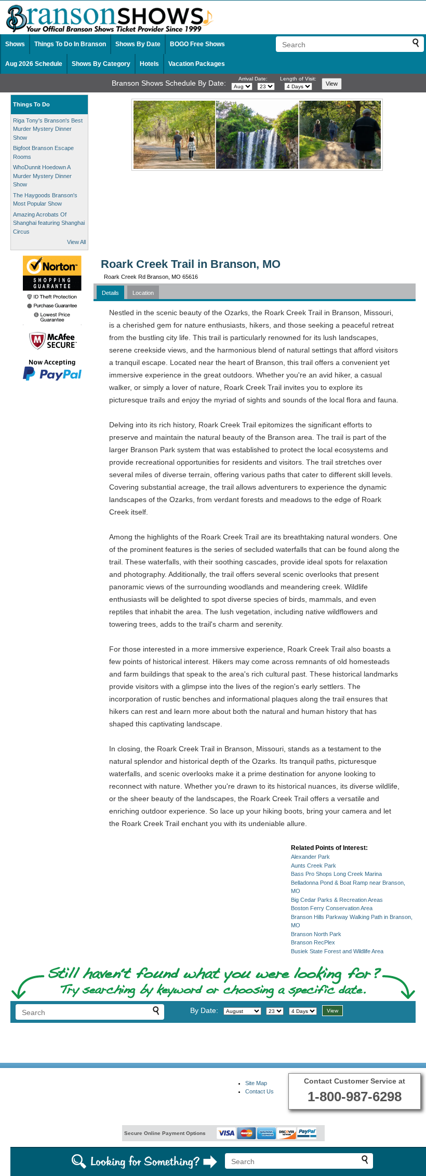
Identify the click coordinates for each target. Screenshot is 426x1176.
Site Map (256, 1083)
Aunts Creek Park (313, 865)
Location (143, 293)
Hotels (149, 63)
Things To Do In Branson (70, 44)
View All (76, 242)
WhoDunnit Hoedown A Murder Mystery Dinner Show (42, 175)
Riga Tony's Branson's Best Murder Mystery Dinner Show (48, 129)
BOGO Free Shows (197, 44)
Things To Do (31, 104)
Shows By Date (138, 44)
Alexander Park (310, 857)
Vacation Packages (196, 63)
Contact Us (259, 1091)
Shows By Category (101, 63)
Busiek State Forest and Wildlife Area (337, 951)
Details (110, 293)
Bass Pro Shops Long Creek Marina (336, 874)
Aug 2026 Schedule (33, 63)
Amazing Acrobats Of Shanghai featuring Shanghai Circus (49, 223)
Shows (15, 44)
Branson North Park (316, 934)
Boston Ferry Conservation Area (331, 908)
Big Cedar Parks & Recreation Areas (337, 900)
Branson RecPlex (313, 942)
